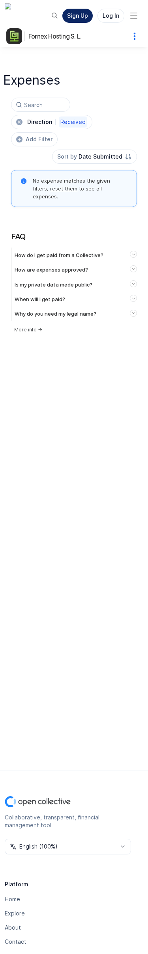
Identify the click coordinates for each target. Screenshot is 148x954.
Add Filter (39, 139)
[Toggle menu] (134, 15)
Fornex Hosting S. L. (54, 36)
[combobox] (94, 157)
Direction (56, 121)
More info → (28, 330)
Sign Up (77, 15)
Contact (15, 941)
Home (12, 899)
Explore (15, 913)
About (13, 927)
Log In (111, 15)
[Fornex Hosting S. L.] (15, 36)
